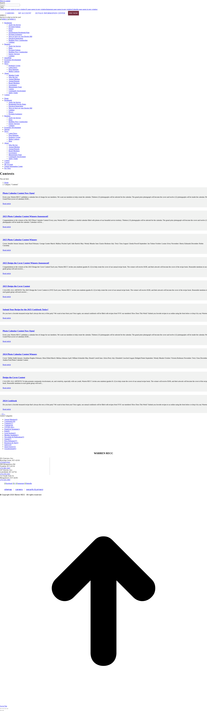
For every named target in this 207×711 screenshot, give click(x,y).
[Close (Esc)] (1, 708)
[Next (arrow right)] (3, 710)
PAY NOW (73, 13)
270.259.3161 (5, 474)
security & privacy (34, 489)
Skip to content (5, 1)
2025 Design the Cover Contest (16, 286)
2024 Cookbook (10, 401)
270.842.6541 (5, 462)
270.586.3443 (5, 468)
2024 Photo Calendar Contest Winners (20, 354)
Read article (7, 204)
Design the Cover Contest (14, 377)
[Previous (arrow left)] (1, 710)
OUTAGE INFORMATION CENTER (50, 13)
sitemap (8, 489)
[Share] (3, 708)
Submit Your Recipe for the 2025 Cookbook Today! (25, 309)
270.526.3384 (5, 480)
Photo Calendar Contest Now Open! (19, 193)
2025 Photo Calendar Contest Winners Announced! (25, 216)
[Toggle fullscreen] (5, 708)
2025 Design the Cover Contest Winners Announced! (26, 263)
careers (19, 489)
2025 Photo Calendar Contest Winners (20, 240)
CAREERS (9, 13)
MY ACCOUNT (24, 13)
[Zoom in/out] (7, 708)
